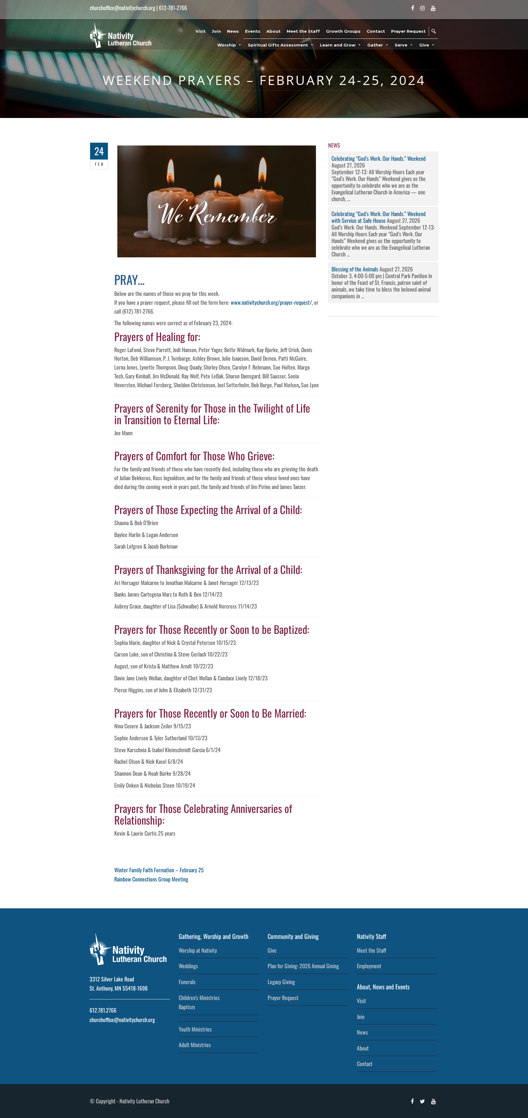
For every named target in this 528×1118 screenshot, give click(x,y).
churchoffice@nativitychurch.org (122, 8)
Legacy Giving (281, 982)
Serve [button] (401, 44)
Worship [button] (226, 44)
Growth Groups (343, 31)
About (273, 31)
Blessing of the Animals (355, 269)
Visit (201, 31)
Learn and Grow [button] (337, 44)
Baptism (187, 1007)
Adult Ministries (195, 1045)
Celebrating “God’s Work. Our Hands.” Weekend (379, 158)
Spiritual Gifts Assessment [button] (278, 44)
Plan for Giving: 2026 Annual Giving (303, 966)
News (233, 31)
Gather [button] (375, 44)
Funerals (187, 982)
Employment (369, 966)
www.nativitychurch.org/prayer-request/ (271, 302)
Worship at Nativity (198, 950)
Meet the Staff (303, 31)
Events (252, 31)
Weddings (188, 966)
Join (216, 31)
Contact (376, 31)
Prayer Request (408, 31)
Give (272, 950)
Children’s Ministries (199, 998)
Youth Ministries (195, 1029)
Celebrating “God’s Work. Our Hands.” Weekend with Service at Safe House (379, 217)
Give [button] (424, 44)
